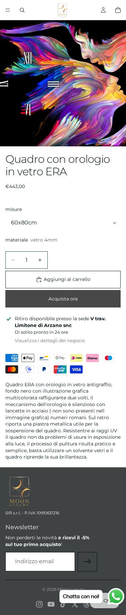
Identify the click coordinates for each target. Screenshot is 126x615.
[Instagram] (39, 604)
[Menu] (7, 10)
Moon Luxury (70, 589)
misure (13, 209)
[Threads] (87, 604)
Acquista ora (63, 299)
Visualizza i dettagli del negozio (50, 340)
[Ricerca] (22, 10)
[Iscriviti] (87, 562)
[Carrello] (118, 10)
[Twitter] (75, 604)
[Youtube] (51, 604)
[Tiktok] (63, 604)
